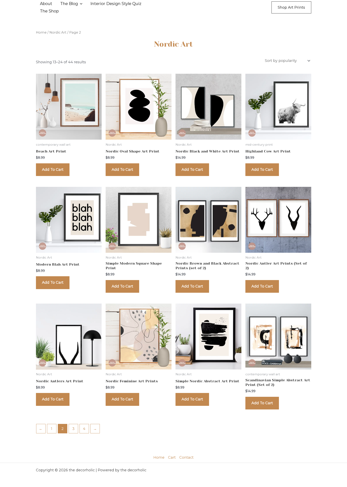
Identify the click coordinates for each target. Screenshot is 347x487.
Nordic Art (57, 32)
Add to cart (52, 169)
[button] (80, 3)
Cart (172, 457)
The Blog (69, 3)
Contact (186, 457)
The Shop (49, 11)
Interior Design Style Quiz (115, 3)
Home (41, 32)
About (46, 3)
